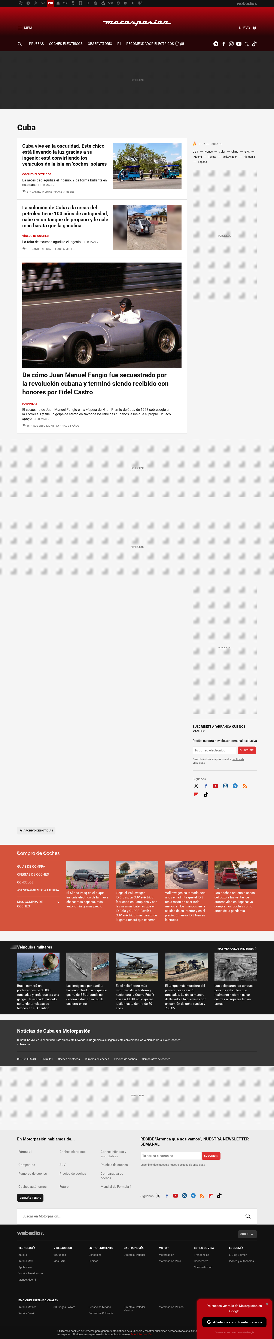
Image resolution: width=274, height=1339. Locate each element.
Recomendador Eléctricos (150, 44)
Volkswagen (229, 156)
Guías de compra (31, 866)
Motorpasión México (171, 1307)
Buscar (248, 1216)
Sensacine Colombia (101, 1313)
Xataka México (27, 1307)
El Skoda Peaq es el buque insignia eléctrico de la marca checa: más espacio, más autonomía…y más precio (87, 899)
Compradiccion (203, 1267)
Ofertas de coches (33, 874)
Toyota (212, 156)
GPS (247, 151)
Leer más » (46, 185)
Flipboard (196, 793)
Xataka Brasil (26, 1313)
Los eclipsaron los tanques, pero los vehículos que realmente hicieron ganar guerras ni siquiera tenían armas (234, 995)
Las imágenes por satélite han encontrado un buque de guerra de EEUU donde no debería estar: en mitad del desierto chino (86, 995)
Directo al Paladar (134, 1254)
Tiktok (254, 43)
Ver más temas (30, 1197)
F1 (119, 44)
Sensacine (95, 1254)
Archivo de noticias (38, 830)
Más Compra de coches (30, 904)
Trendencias (201, 1254)
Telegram (215, 43)
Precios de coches (125, 1059)
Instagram (231, 43)
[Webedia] (30, 1232)
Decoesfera (201, 1261)
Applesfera (25, 1267)
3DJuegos (60, 1254)
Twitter (246, 43)
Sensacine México (100, 1307)
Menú (28, 28)
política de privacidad (192, 1164)
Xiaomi (198, 156)
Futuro (64, 1187)
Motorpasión (137, 21)
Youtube (238, 43)
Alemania (249, 156)
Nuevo (244, 28)
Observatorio (100, 44)
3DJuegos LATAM (64, 1307)
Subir (244, 1234)
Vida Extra (60, 1261)
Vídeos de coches (35, 236)
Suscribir (247, 750)
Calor (222, 151)
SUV (63, 1165)
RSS (244, 785)
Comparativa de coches (156, 1059)
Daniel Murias (42, 191)
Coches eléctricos (37, 174)
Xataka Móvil (26, 1261)
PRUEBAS (36, 44)
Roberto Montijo (46, 425)
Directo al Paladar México (134, 1308)
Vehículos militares (34, 947)
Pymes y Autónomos (241, 1261)
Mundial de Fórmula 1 (116, 1187)
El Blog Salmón (238, 1254)
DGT (195, 151)
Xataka (22, 1254)
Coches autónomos (32, 1187)
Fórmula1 (29, 403)
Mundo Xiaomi (27, 1279)
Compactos (26, 1165)
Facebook (223, 43)
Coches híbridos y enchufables (113, 1154)
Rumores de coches (97, 1059)
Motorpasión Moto (170, 1261)
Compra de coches (38, 853)
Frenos (208, 151)
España (202, 161)
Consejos (25, 882)
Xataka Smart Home (30, 1273)
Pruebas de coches (114, 1165)
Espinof (93, 1261)
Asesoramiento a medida (38, 890)
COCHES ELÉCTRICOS (66, 44)
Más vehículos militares (235, 948)
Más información (141, 1334)
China (234, 151)
